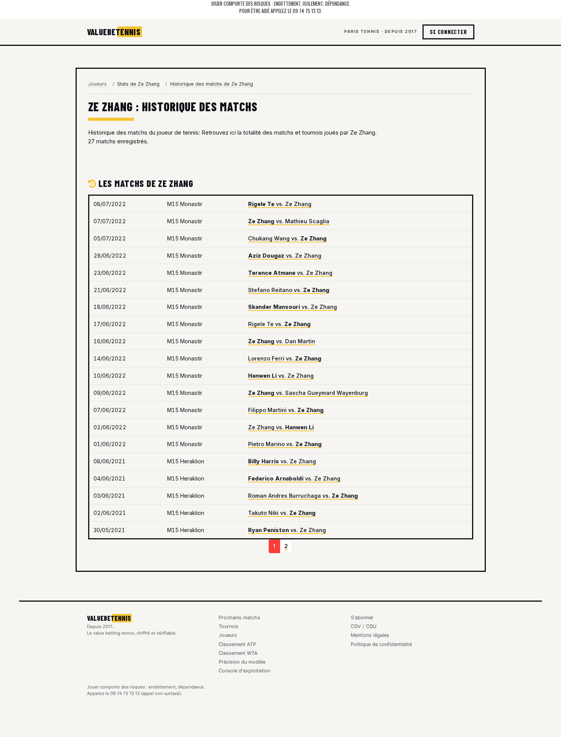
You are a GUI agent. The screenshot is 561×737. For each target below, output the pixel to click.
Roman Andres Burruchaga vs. (303, 495)
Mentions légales (370, 635)
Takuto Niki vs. (282, 513)
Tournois (229, 626)
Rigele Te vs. (279, 324)
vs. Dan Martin (281, 341)
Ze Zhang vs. (281, 427)
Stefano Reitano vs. (288, 290)
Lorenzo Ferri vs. (284, 358)
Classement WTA (238, 653)
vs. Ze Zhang (279, 204)
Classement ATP (237, 644)
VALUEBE (114, 31)
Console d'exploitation (244, 671)
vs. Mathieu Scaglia (288, 221)
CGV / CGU (363, 626)
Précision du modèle (242, 662)
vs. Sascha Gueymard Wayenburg (308, 393)
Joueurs (97, 84)
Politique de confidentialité (381, 644)
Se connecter (448, 31)
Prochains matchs (239, 617)
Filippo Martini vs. (286, 410)
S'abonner (362, 617)
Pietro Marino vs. (285, 444)
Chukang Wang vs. (287, 238)
